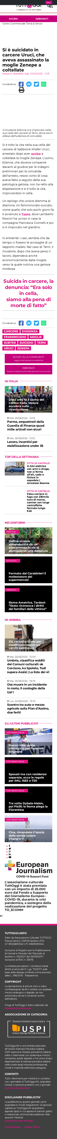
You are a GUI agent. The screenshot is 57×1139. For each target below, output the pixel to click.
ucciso (36, 153)
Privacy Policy (13, 1127)
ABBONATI (28, 369)
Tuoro (26, 214)
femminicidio (15, 337)
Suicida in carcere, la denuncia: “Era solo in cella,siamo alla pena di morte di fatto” (28, 293)
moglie (36, 337)
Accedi (13, 18)
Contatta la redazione (17, 1088)
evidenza (30, 331)
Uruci (8, 348)
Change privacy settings (19, 1120)
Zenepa (23, 348)
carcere (11, 331)
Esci (49, 2)
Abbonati (41, 18)
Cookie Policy (32, 1127)
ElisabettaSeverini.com (18, 1008)
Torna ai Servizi (34, 23)
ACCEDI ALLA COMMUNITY (28, 358)
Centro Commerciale (13, 23)
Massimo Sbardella (12, 73)
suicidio (26, 342)
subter (10, 342)
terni (41, 342)
